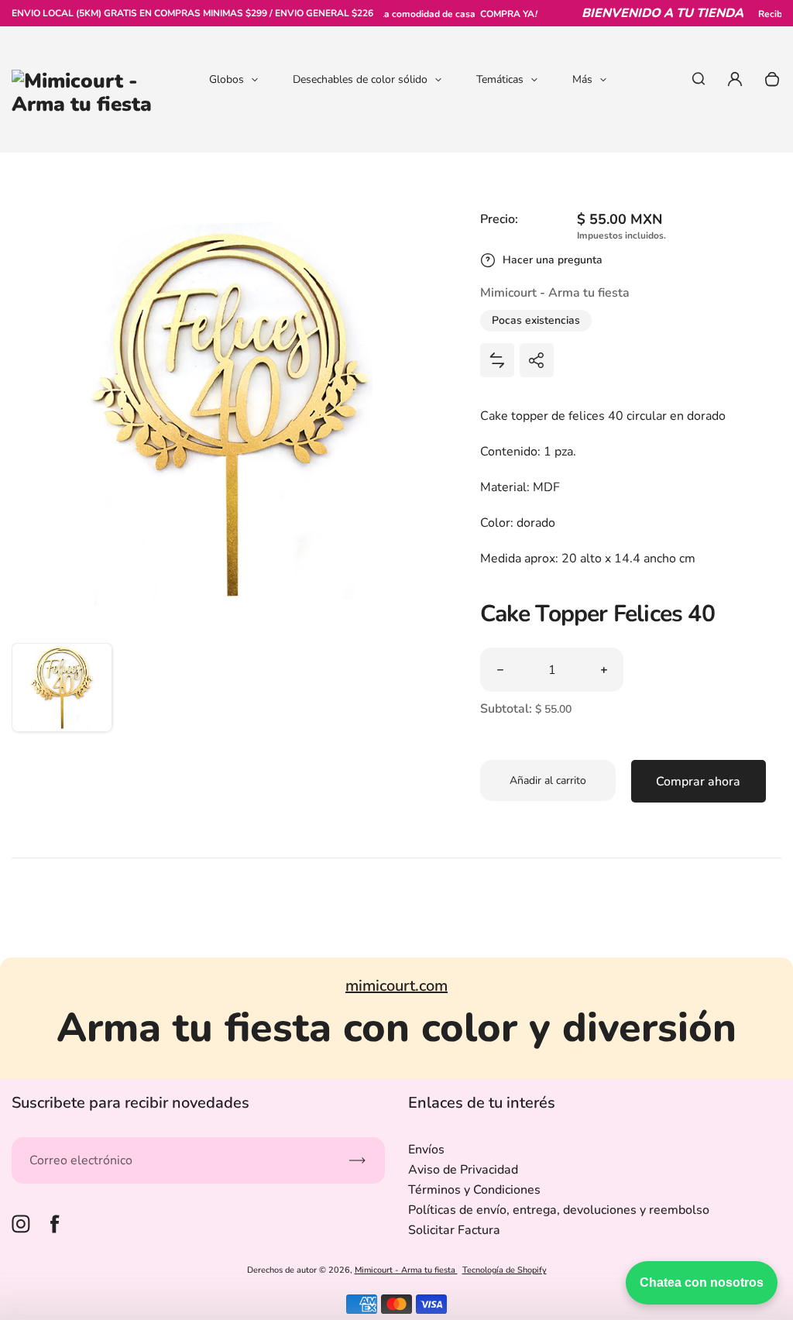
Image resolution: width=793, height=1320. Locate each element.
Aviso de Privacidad (463, 1169)
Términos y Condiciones (474, 1189)
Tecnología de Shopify (504, 1270)
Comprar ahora (698, 781)
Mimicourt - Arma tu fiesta (406, 1270)
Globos (226, 79)
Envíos (426, 1149)
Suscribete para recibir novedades (130, 1102)
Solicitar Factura (454, 1230)
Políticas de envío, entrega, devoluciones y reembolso (558, 1210)
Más (582, 79)
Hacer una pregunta (552, 260)
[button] (62, 693)
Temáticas (500, 79)
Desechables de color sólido (360, 79)
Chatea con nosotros (702, 1282)
